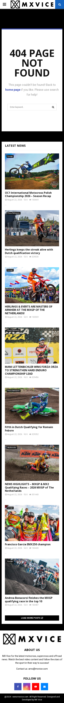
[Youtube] (35, 686)
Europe (10, 156)
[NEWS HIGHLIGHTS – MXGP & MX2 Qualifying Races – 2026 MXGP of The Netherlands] (32, 463)
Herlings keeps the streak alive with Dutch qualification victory (29, 251)
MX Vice (38, 700)
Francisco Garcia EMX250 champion (28, 544)
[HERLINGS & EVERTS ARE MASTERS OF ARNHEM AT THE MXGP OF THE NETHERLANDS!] (32, 285)
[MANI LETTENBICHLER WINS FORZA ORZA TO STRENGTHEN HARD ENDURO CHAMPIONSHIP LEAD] (32, 346)
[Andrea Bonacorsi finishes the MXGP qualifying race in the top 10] (32, 577)
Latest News (15, 146)
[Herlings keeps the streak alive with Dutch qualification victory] (32, 228)
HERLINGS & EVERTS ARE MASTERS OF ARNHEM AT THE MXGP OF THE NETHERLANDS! (28, 310)
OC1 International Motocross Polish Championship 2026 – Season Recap (28, 194)
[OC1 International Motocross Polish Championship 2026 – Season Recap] (32, 171)
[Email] (44, 686)
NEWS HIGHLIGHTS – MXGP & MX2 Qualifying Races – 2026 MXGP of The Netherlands (29, 487)
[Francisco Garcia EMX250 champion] (32, 523)
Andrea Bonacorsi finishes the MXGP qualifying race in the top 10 (29, 599)
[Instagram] (26, 686)
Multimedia (11, 448)
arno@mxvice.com (38, 668)
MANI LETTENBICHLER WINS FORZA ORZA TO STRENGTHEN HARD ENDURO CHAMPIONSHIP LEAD (31, 370)
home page (12, 89)
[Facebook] (17, 686)
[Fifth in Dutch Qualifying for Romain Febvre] (32, 406)
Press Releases (13, 213)
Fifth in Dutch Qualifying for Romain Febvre (29, 428)
